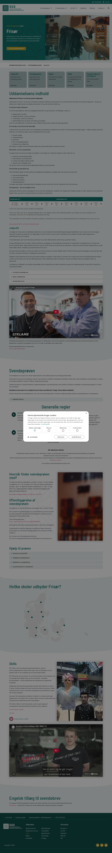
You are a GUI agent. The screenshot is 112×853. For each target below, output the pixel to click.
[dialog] (56, 426)
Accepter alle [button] (76, 437)
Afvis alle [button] (61, 437)
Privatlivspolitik (45, 424)
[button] (32, 437)
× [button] (86, 413)
